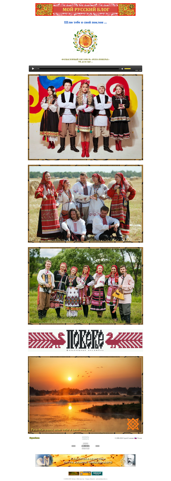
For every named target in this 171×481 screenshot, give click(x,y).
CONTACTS (85, 439)
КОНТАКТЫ (85, 437)
